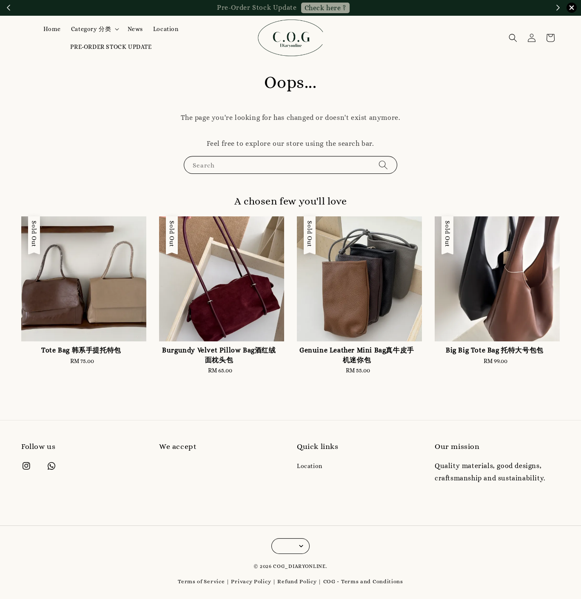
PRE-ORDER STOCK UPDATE (110, 46)
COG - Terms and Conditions (363, 581)
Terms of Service (201, 581)
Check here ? (325, 8)
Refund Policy (296, 581)
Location (166, 29)
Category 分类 (91, 29)
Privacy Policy (251, 581)
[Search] (383, 164)
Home (51, 29)
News (135, 29)
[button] (513, 37)
